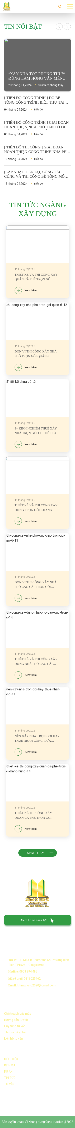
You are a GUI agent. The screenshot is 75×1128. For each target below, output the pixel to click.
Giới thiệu (11, 1059)
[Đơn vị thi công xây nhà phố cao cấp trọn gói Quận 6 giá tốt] (37, 569)
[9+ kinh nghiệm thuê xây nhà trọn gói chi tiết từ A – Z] (37, 415)
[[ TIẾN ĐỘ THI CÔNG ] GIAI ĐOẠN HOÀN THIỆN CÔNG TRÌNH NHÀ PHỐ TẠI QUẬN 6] (37, 153)
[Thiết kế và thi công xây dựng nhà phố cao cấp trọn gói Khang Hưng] (37, 646)
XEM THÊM (36, 853)
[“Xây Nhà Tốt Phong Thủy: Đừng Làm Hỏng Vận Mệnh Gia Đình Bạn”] (37, 65)
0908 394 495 (28, 971)
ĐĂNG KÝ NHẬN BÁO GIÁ (19, 934)
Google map (36, 965)
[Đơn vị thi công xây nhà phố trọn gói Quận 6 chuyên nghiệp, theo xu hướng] (37, 338)
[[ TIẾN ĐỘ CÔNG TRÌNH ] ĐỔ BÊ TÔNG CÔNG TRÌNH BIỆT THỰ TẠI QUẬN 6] (37, 104)
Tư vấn (9, 1084)
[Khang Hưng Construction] (6, 6)
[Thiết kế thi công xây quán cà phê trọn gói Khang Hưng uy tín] (37, 800)
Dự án (8, 1071)
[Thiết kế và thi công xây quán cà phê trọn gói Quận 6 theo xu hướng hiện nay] (37, 261)
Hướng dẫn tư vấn (16, 1020)
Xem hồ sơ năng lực (34, 920)
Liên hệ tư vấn (13, 1038)
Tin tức (9, 1077)
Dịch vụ (9, 1065)
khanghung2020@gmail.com (37, 985)
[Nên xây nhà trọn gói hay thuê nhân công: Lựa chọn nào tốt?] (37, 723)
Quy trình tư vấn (14, 1026)
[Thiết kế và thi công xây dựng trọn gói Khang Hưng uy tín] (37, 492)
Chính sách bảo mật (17, 1013)
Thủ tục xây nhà (15, 1032)
